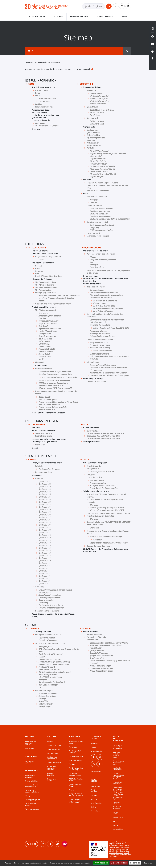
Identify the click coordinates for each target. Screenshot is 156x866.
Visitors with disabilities (93, 6)
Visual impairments (35, 844)
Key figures (116, 803)
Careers (115, 825)
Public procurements (32, 809)
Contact (93, 747)
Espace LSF (57, 844)
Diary (152, 44)
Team (114, 821)
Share (127, 51)
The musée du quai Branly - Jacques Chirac (118, 747)
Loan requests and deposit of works (31, 785)
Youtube (100, 764)
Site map (94, 795)
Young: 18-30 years (53, 749)
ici (92, 69)
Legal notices (95, 786)
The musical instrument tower (75, 774)
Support (124, 17)
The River (72, 764)
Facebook (116, 6)
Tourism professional (54, 762)
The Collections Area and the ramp (76, 768)
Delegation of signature (95, 790)
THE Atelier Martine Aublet (76, 779)
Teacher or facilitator (54, 745)
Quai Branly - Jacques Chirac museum (46, 6)
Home (28, 51)
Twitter (122, 6)
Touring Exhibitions (31, 781)
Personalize (135, 863)
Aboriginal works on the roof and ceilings (76, 794)
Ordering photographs (32, 800)
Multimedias (152, 51)
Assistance (94, 799)
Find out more (146, 863)
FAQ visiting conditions (117, 807)
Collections (58, 17)
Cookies (93, 807)
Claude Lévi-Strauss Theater (75, 785)
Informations (152, 36)
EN (109, 6)
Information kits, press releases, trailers (30, 743)
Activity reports (118, 817)
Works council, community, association (52, 768)
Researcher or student (51, 779)
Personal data (95, 811)
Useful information (37, 17)
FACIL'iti (65, 844)
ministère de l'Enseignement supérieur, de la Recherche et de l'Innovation (120, 854)
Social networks (96, 771)
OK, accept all (102, 863)
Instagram (128, 6)
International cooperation (117, 783)
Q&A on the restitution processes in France (117, 755)
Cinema (71, 790)
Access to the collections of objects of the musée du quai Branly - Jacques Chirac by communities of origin (118, 793)
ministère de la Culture (117, 851)
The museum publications (29, 762)
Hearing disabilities (42, 844)
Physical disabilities (28, 844)
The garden (73, 747)
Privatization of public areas (30, 776)
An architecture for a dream (76, 742)
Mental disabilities (50, 844)
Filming (27, 796)
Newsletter (94, 743)
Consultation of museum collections (32, 791)
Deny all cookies (120, 863)
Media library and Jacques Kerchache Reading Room (75, 801)
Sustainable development (117, 768)
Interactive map (152, 59)
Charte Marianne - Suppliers (31, 804)
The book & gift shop (76, 756)
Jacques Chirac (118, 829)
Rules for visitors (96, 803)
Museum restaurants (76, 760)
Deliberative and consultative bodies (118, 762)
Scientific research (105, 17)
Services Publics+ (115, 812)
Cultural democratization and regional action (118, 776)
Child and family (52, 753)
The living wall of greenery (75, 751)
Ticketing (152, 29)
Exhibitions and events (80, 17)
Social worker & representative (52, 758)
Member (50, 741)
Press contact (29, 749)
